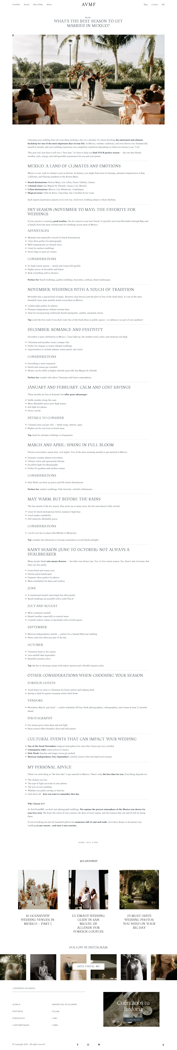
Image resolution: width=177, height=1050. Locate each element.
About (49, 4)
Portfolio (16, 4)
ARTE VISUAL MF (88, 966)
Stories (27, 4)
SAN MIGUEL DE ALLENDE (64, 1004)
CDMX (55, 1025)
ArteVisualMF (37, 809)
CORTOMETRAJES (20, 1025)
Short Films (38, 4)
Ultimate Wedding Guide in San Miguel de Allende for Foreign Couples (88, 901)
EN (163, 4)
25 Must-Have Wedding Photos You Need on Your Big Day (139, 901)
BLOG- (88, 18)
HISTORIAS (17, 1011)
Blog (146, 4)
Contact (154, 4)
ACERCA (16, 1004)
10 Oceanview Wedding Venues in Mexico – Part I (38, 901)
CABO (54, 1018)
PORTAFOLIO (18, 1018)
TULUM (55, 1011)
